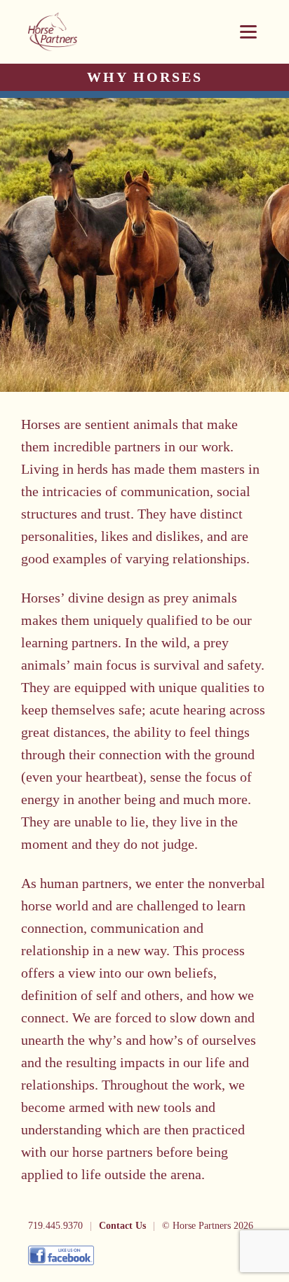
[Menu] (248, 31)
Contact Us (122, 1225)
